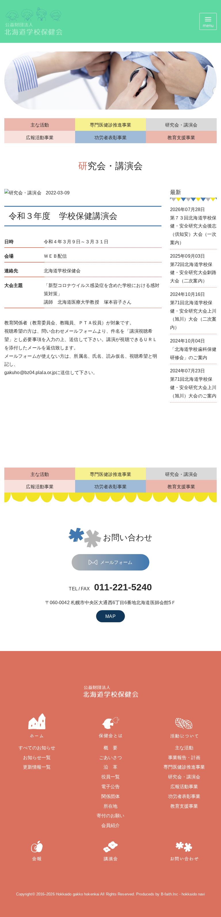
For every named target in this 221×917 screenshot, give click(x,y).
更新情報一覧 (37, 767)
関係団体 (110, 796)
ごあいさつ (110, 757)
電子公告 (110, 786)
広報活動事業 (40, 137)
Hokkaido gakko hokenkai (77, 894)
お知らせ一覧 (37, 757)
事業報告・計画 (184, 757)
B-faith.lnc (169, 894)
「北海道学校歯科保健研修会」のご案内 (193, 349)
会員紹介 (110, 825)
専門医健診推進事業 (111, 124)
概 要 (110, 747)
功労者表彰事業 (110, 137)
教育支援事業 (181, 137)
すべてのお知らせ (37, 747)
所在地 (110, 806)
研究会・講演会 (181, 124)
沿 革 (110, 767)
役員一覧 (110, 776)
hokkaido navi (193, 894)
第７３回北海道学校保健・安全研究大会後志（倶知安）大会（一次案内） (193, 226)
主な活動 (40, 124)
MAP (110, 616)
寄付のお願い (111, 815)
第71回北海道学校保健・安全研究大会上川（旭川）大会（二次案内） (193, 311)
